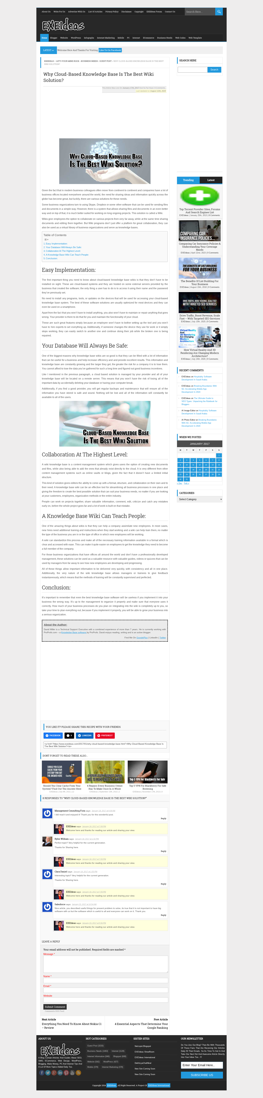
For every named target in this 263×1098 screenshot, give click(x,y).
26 (200, 474)
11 (193, 465)
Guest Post (106, 61)
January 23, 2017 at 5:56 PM (94, 923)
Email (47, 986)
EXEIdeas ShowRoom (144, 1052)
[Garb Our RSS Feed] (78, 1076)
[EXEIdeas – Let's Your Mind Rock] (63, 30)
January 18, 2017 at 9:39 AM (103, 811)
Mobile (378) (92, 1067)
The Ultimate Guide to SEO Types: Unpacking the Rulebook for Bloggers (199, 401)
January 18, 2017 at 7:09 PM (94, 859)
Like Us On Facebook (110, 50)
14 (213, 465)
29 (219, 474)
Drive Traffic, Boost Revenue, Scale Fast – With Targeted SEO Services (200, 317)
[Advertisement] (104, 114)
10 (187, 465)
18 (193, 470)
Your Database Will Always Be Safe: (64, 247)
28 (213, 474)
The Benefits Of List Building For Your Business (200, 282)
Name (47, 976)
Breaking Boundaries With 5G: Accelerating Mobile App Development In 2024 (199, 389)
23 (180, 474)
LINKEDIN (86, 735)
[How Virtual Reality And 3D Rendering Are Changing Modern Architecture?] (200, 347)
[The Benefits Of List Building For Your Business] (200, 278)
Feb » (186, 483)
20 (206, 470)
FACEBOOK (55, 735)
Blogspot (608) (119, 1056)
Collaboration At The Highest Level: (63, 251)
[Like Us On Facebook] (42, 1076)
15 (219, 465)
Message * (49, 954)
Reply (163, 818)
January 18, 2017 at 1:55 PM (85, 872)
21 (213, 470)
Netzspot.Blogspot (143, 1046)
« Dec (179, 483)
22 (219, 470)
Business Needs (89, 61)
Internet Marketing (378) (112, 1067)
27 (206, 474)
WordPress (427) (110, 1062)
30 (180, 479)
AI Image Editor (188, 410)
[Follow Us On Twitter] (48, 1076)
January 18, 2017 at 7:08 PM (94, 826)
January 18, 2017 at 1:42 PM (87, 839)
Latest (211, 180)
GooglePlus (142, 637)
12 (73, 792)
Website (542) (93, 1062)
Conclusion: (52, 258)
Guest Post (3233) (95, 1046)
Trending (188, 180)
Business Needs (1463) (97, 1051)
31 (187, 479)
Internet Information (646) (98, 1056)
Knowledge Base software (74, 632)
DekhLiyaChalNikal (143, 1063)
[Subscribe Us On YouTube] (72, 1076)
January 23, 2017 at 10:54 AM (84, 904)
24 (187, 474)
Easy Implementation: (56, 243)
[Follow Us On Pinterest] (66, 1076)
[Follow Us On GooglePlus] (54, 1076)
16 (180, 470)
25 (193, 474)
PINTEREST (107, 735)
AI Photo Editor (188, 420)
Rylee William (62, 838)
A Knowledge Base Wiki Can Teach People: (67, 254)
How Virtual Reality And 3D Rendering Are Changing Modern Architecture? (200, 353)
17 (187, 470)
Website (47, 996)
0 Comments (213, 253)
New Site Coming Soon (145, 1069)
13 (206, 465)
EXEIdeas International (145, 1057)
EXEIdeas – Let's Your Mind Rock (61, 61)
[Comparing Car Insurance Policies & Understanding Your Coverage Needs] (200, 240)
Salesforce (60, 904)
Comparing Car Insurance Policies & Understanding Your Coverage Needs (200, 246)
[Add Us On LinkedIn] (60, 1076)
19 (200, 470)
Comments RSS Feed (54, 1011)
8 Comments (214, 215)
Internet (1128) (118, 1051)
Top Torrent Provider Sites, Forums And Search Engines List (199, 211)
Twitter (163, 637)
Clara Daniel (61, 871)
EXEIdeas (53, 792)
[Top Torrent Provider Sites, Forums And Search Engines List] (200, 206)
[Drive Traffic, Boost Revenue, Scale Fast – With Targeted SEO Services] (200, 312)
